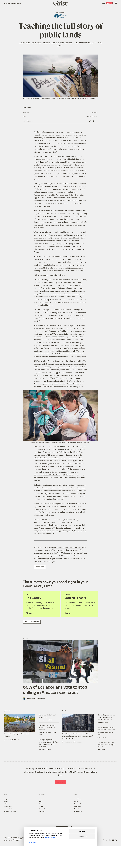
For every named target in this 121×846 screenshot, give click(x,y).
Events (76, 801)
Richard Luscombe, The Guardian (72, 742)
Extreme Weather (9, 809)
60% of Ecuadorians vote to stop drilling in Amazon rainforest (55, 689)
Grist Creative (27, 107)
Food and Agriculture (10, 811)
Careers (41, 806)
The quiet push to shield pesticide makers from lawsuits (47, 727)
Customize (81, 836)
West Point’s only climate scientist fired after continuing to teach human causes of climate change (77, 736)
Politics (6, 801)
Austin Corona (102, 737)
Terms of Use (7, 840)
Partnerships (42, 809)
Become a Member (79, 804)
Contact (41, 804)
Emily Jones (101, 749)
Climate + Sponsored (92, 116)
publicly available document (52, 268)
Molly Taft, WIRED (103, 722)
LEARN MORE (40, 567)
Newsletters (77, 799)
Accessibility (78, 811)
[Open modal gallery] (60, 415)
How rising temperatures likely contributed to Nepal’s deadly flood (107, 717)
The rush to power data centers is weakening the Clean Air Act (106, 744)
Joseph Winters (30, 698)
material (50, 211)
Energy (6, 799)
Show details (33, 842)
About (40, 799)
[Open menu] (115, 3)
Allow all (82, 831)
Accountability (8, 806)
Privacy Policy (15, 840)
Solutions (6, 804)
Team (40, 801)
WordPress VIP (18, 839)
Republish (77, 809)
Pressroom (42, 811)
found (69, 285)
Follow (103, 3)
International (41, 698)
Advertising (77, 806)
